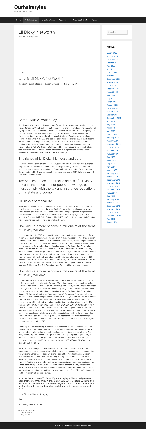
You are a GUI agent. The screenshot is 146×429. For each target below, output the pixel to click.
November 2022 (114, 82)
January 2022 (112, 105)
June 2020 (111, 160)
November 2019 (113, 183)
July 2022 (111, 95)
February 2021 (113, 137)
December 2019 (113, 180)
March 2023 (112, 72)
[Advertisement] (57, 56)
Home (18, 20)
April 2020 (111, 167)
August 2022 (112, 92)
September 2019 (114, 190)
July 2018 (111, 219)
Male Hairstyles (31, 20)
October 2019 (112, 186)
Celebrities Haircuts (80, 20)
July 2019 (111, 196)
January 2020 (113, 177)
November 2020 (114, 144)
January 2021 (112, 141)
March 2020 (112, 170)
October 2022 (113, 85)
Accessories (63, 20)
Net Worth (36, 410)
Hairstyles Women (48, 20)
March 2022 (112, 102)
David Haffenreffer (27, 412)
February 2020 (113, 173)
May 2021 (111, 131)
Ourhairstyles (30, 7)
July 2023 (111, 66)
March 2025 (112, 53)
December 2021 (113, 108)
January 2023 (113, 76)
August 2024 (112, 56)
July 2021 (111, 124)
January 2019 (112, 203)
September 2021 (114, 118)
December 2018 (113, 206)
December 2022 (113, 79)
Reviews (95, 20)
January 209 (112, 222)
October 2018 (112, 212)
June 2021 (111, 128)
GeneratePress (85, 426)
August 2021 (112, 121)
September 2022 (114, 89)
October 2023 (113, 63)
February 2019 (113, 199)
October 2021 (112, 115)
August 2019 (112, 193)
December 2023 (114, 59)
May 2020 (111, 164)
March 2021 (112, 134)
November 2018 (113, 209)
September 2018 (114, 216)
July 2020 (111, 157)
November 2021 (113, 111)
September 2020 (114, 151)
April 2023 (111, 69)
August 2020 (112, 154)
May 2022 (111, 98)
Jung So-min (25, 415)
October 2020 (113, 147)
